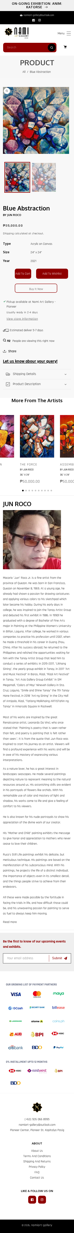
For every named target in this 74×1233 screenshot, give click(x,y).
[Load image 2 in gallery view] (44, 177)
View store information (22, 319)
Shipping (8, 233)
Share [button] (12, 351)
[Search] (52, 47)
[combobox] (29, 47)
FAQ (37, 1172)
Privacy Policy (37, 1167)
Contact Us (37, 1178)
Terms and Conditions (37, 1156)
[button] (69, 33)
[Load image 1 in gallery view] (17, 177)
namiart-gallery (41, 1225)
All (23, 72)
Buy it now (36, 289)
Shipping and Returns (37, 1161)
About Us (37, 1151)
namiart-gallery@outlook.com (37, 1125)
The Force (28, 464)
